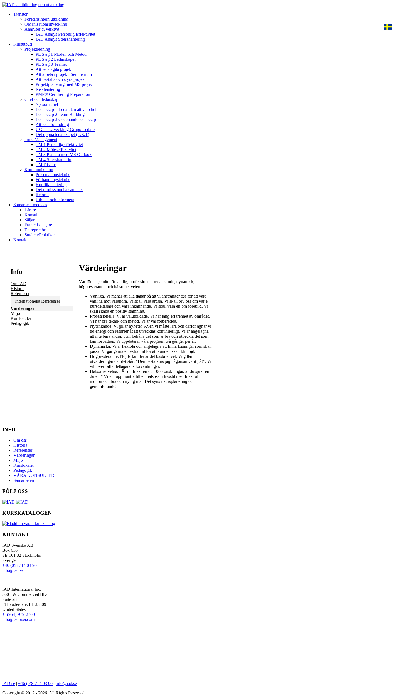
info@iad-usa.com (18, 619)
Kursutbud (22, 44)
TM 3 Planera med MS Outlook (64, 154)
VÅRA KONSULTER (33, 475)
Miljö (15, 313)
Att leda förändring (52, 124)
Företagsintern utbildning (46, 19)
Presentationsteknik (53, 174)
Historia (17, 288)
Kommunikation (38, 169)
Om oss (20, 440)
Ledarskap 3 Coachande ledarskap (66, 119)
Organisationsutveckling (45, 24)
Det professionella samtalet (59, 189)
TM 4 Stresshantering (54, 159)
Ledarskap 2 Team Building (60, 114)
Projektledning (37, 49)
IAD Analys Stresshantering (60, 39)
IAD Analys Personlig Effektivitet (65, 34)
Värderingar (23, 308)
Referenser (20, 293)
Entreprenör (34, 229)
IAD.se (8, 683)
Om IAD (18, 283)
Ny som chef (47, 104)
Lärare (30, 209)
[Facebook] (8, 502)
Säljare (30, 219)
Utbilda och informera (55, 199)
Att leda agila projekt (54, 69)
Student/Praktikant (40, 234)
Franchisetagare (38, 224)
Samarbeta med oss (30, 204)
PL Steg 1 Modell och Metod (61, 54)
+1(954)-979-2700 (18, 614)
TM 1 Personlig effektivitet (59, 144)
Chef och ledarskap (41, 99)
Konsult (31, 214)
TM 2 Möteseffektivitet (56, 149)
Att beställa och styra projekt (61, 79)
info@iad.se (12, 570)
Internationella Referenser (37, 301)
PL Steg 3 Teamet (51, 64)
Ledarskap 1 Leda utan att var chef (66, 109)
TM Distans (46, 164)
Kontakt (20, 239)
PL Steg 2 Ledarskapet (55, 59)
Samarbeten (23, 480)
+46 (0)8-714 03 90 (19, 565)
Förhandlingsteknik (53, 179)
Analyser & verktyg (41, 29)
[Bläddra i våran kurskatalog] (28, 523)
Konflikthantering (51, 184)
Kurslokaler (21, 318)
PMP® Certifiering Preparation (63, 94)
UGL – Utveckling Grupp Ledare (65, 129)
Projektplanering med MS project (65, 84)
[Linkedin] (22, 502)
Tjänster (20, 14)
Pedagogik (20, 323)
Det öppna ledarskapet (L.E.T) (62, 134)
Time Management (40, 139)
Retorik (42, 194)
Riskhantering (48, 89)
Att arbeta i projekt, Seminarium (64, 74)
